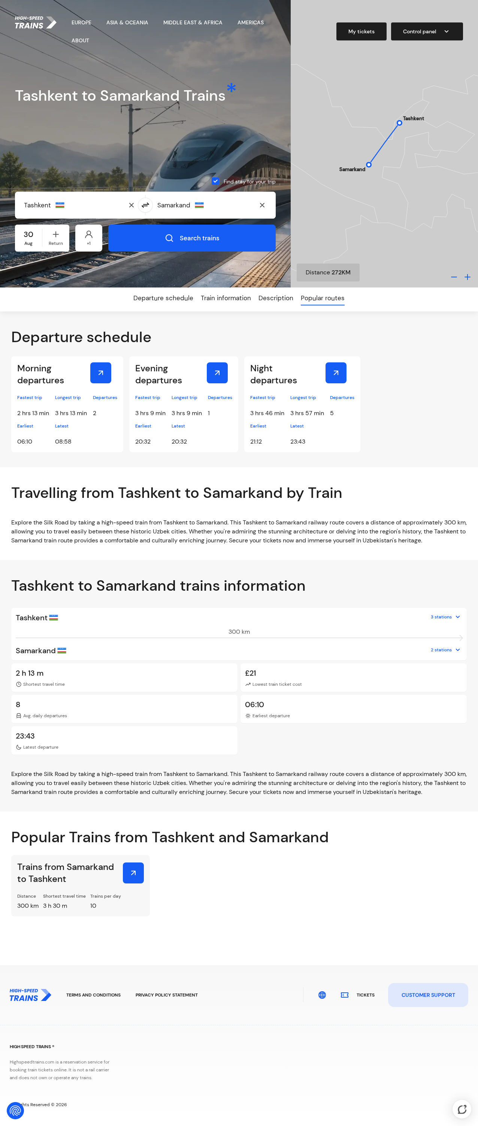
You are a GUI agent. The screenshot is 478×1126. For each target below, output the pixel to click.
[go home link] (36, 22)
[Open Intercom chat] (462, 1109)
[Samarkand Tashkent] (133, 872)
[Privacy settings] (15, 1110)
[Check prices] (100, 372)
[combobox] (60, 205)
